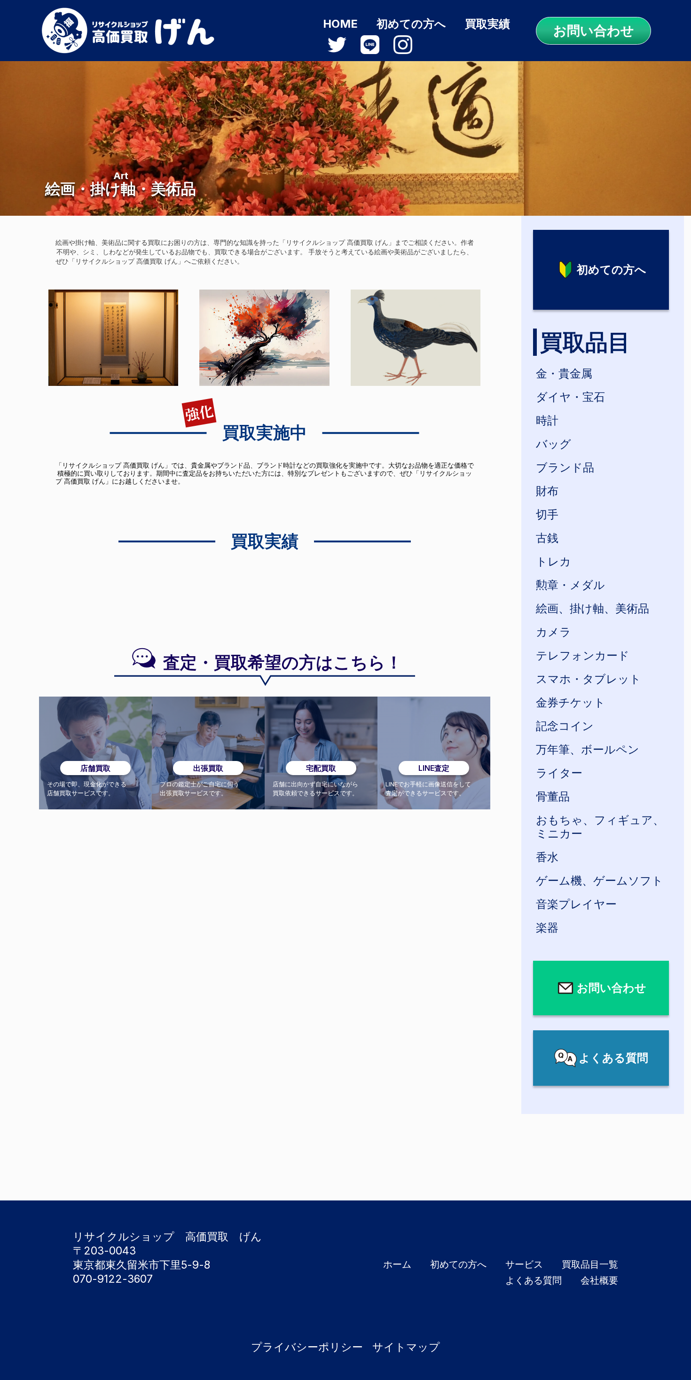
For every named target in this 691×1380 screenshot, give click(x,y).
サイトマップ (406, 1347)
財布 (547, 491)
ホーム (397, 1264)
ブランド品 (565, 467)
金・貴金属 (564, 373)
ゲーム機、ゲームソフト (599, 880)
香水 (547, 857)
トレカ (553, 561)
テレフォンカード (582, 655)
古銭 (547, 538)
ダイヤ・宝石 (570, 397)
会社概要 (599, 1280)
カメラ (553, 632)
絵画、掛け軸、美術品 (592, 608)
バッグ (553, 444)
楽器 (547, 927)
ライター (559, 773)
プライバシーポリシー (307, 1347)
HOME (340, 24)
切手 (547, 514)
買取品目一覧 (590, 1264)
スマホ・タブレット (588, 679)
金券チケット (570, 702)
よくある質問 (533, 1280)
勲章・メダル (570, 585)
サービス (524, 1264)
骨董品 (553, 796)
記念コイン (565, 726)
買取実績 (487, 24)
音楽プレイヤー (576, 904)
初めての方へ (411, 24)
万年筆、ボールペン (587, 749)
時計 (547, 420)
